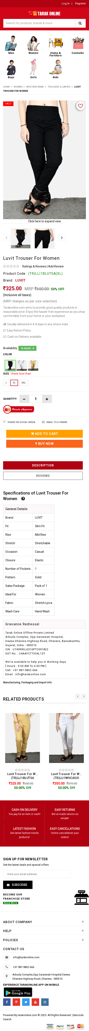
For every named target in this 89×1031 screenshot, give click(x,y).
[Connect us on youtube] (35, 1002)
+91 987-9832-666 (23, 967)
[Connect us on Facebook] (7, 1002)
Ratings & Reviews (34, 266)
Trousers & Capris (59, 86)
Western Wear (35, 86)
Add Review (56, 266)
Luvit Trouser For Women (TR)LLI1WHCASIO (67, 776)
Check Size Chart (21, 373)
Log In (66, 3)
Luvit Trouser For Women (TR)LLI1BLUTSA (23, 776)
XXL (24, 382)
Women (18, 86)
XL (14, 382)
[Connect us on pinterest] (16, 1002)
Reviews (43, 475)
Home (6, 86)
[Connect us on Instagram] (45, 1002)
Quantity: (10, 398)
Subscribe (19, 884)
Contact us (13, 949)
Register (80, 3)
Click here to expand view (44, 221)
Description (43, 465)
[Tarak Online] (44, 12)
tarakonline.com (28, 1015)
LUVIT (20, 280)
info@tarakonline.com (26, 957)
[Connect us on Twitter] (26, 1002)
